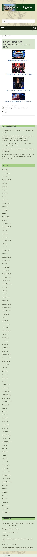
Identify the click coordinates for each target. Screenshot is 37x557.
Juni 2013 (4, 492)
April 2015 (5, 418)
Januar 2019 (5, 300)
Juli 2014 (4, 448)
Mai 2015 (4, 415)
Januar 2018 (5, 327)
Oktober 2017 (6, 334)
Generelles (7, 108)
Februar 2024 (5, 203)
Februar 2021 (5, 250)
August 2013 (5, 485)
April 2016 (5, 378)
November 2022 (6, 227)
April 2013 (5, 499)
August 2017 (5, 337)
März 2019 (5, 294)
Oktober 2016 (6, 361)
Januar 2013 (5, 509)
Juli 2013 (4, 488)
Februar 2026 (5, 173)
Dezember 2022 (6, 223)
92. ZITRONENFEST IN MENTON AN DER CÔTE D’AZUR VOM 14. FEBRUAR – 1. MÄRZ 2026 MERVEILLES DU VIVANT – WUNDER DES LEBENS (18, 156)
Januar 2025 (5, 186)
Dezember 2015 (6, 391)
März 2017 (5, 344)
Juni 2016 (4, 371)
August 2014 (5, 445)
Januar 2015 (5, 428)
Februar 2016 (5, 384)
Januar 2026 (5, 176)
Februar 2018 (5, 324)
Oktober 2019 (6, 280)
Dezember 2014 (6, 431)
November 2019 (6, 277)
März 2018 (5, 321)
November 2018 (6, 307)
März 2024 (5, 200)
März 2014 (5, 462)
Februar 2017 (5, 347)
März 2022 (5, 233)
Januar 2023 (5, 220)
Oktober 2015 (6, 398)
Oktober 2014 (6, 438)
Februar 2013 (5, 505)
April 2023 (5, 210)
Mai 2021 (4, 243)
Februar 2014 (5, 465)
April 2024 (5, 196)
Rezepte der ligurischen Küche (10, 544)
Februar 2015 (5, 425)
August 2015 (5, 405)
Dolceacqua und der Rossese (10, 532)
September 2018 (6, 311)
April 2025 (5, 183)
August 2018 (5, 314)
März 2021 (5, 247)
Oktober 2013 (6, 478)
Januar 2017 (5, 351)
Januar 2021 (5, 253)
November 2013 (6, 475)
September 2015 (6, 401)
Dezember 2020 (6, 257)
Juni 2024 (4, 190)
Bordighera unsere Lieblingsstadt (11, 529)
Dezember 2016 (6, 354)
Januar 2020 (5, 270)
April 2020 (5, 264)
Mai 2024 (4, 193)
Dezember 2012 (6, 512)
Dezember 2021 (6, 240)
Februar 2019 (5, 297)
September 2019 (6, 284)
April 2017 (5, 341)
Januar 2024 (5, 207)
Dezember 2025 (6, 180)
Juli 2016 (4, 368)
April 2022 (5, 230)
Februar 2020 (5, 267)
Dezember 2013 (6, 472)
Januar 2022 (5, 237)
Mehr (5, 112)
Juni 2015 (4, 411)
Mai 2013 (4, 495)
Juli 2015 (4, 408)
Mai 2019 (4, 290)
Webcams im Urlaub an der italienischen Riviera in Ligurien (17, 548)
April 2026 (5, 170)
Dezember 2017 (6, 331)
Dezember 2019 (6, 274)
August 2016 (5, 364)
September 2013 (6, 482)
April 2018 (5, 317)
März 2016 (5, 381)
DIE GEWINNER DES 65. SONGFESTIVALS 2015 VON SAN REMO (16, 44)
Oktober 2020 (6, 260)
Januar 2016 (5, 388)
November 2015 (6, 394)
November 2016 (6, 358)
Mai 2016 (4, 374)
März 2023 (5, 213)
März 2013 (5, 502)
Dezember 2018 (6, 304)
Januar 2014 (5, 468)
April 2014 (5, 458)
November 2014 (6, 435)
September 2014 (6, 441)
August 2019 (5, 287)
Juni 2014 (4, 452)
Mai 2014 (4, 455)
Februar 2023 (5, 217)
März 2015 (5, 421)
